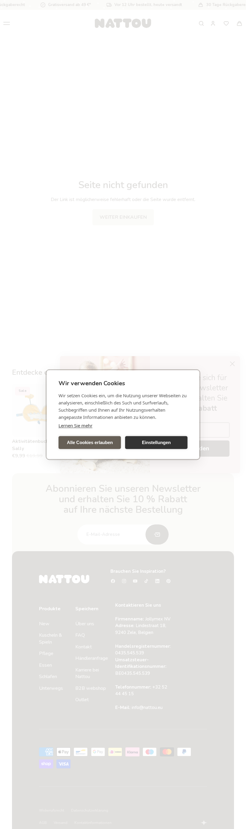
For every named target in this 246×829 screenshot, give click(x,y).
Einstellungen (156, 442)
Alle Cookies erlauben (90, 442)
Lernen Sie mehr (75, 425)
